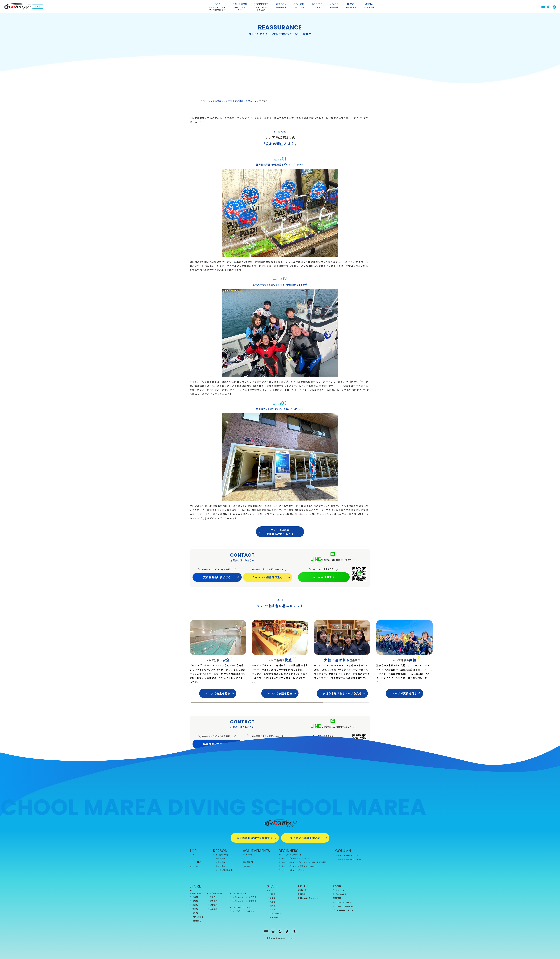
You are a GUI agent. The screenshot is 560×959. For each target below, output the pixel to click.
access (316, 5)
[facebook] (280, 931)
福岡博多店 (197, 920)
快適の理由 (220, 866)
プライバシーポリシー (343, 910)
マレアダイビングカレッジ (243, 911)
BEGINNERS (261, 6)
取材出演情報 (341, 894)
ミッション (340, 890)
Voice (248, 862)
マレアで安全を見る (217, 693)
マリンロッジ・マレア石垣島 (244, 901)
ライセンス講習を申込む (267, 577)
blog (350, 5)
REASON (220, 850)
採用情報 (337, 898)
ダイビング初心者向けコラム (350, 859)
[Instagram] (273, 931)
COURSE (197, 862)
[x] (294, 931)
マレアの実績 (247, 855)
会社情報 (337, 885)
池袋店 (195, 897)
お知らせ (302, 894)
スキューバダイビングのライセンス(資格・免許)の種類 (304, 862)
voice (333, 5)
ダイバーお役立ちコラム (348, 855)
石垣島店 (213, 908)
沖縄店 (212, 897)
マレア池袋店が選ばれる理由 (238, 101)
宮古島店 (213, 905)
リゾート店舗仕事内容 (345, 906)
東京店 (195, 905)
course (298, 5)
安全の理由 (220, 862)
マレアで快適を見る (279, 693)
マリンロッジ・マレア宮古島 (244, 897)
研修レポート (304, 890)
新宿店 (195, 901)
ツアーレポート (305, 885)
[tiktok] (287, 931)
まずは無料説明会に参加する (255, 838)
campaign (239, 6)
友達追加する (326, 577)
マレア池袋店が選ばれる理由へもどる (280, 532)
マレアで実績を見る (404, 693)
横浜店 (195, 908)
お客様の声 (246, 866)
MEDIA (368, 5)
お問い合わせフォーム (308, 898)
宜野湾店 (213, 901)
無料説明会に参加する (217, 577)
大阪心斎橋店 (197, 916)
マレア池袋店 (214, 101)
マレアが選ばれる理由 (220, 855)
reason (280, 5)
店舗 (191, 890)
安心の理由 (220, 858)
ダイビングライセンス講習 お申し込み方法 (299, 866)
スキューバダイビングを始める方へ (291, 855)
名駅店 (195, 912)
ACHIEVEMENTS (256, 850)
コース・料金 (194, 866)
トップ (192, 855)
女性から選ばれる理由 (225, 870)
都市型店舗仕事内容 (344, 902)
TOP (217, 6)
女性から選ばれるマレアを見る (342, 693)
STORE (195, 886)
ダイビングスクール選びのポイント (296, 858)
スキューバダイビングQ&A (293, 870)
